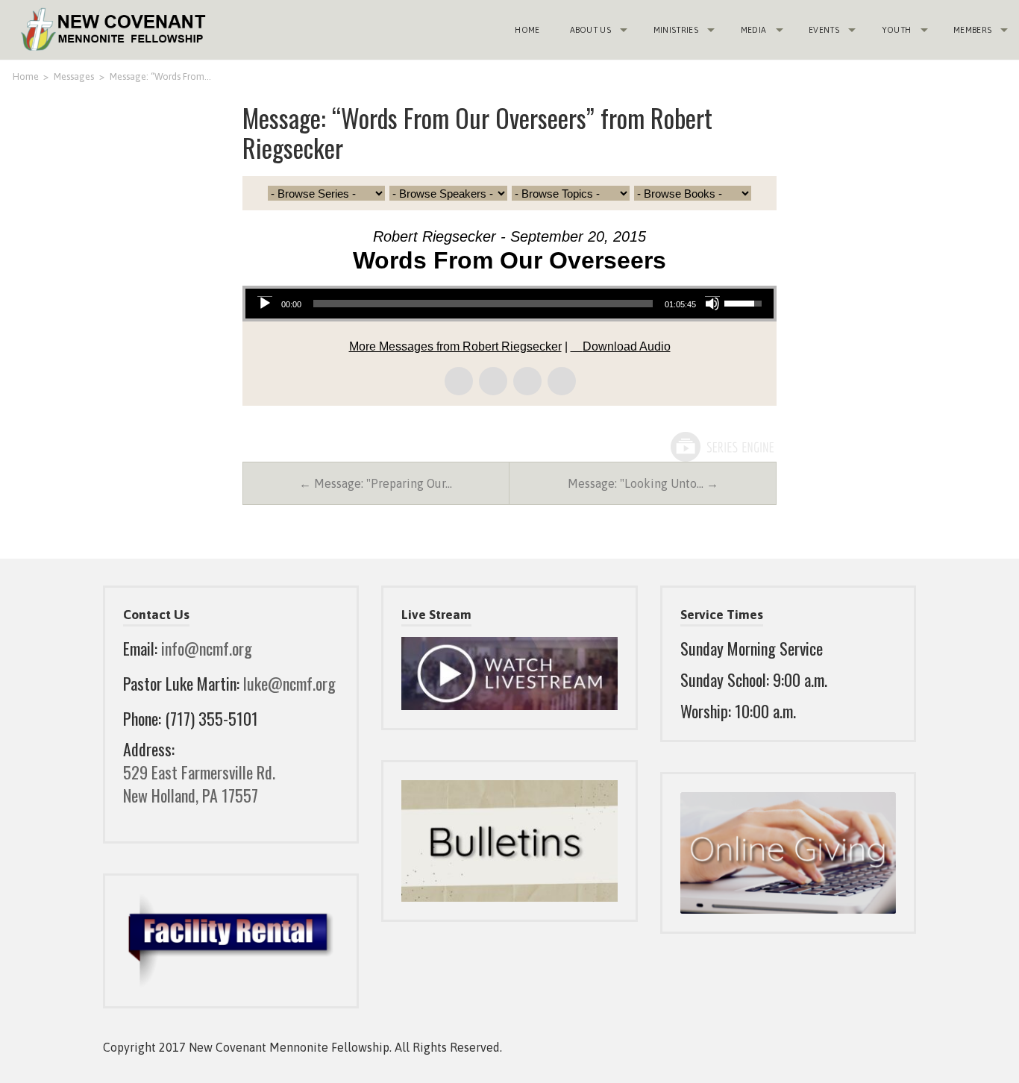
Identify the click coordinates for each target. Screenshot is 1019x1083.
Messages (74, 76)
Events (824, 29)
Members (972, 29)
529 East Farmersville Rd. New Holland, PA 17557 (199, 783)
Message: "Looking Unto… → (643, 483)
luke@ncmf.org (289, 683)
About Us (591, 29)
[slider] (483, 303)
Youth (897, 29)
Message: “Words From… (160, 76)
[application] (509, 303)
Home (527, 29)
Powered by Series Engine (721, 447)
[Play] (264, 303)
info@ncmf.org (206, 648)
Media (754, 29)
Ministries (675, 29)
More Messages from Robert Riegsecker (455, 346)
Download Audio (627, 346)
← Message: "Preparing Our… (375, 483)
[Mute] (712, 303)
